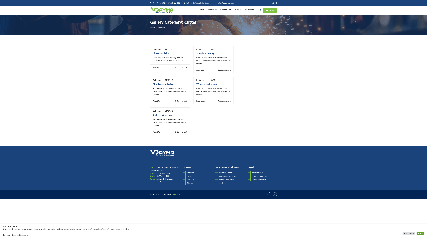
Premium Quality (205, 53)
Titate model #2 (161, 53)
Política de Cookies (259, 179)
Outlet (238, 10)
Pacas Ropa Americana (227, 176)
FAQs (189, 176)
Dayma (158, 49)
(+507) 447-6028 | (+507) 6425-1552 (166, 3)
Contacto (249, 10)
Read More (157, 67)
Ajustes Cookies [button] (409, 233)
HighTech (176, 194)
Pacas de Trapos (225, 172)
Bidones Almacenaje (226, 179)
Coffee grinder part (163, 115)
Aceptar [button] (420, 233)
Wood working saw (206, 84)
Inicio (201, 10)
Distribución (225, 10)
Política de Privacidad (260, 176)
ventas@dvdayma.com (225, 3)
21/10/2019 (169, 49)
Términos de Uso (258, 172)
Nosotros (212, 10)
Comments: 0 (181, 67)
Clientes (270, 10)
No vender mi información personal (15, 235)
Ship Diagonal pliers (163, 84)
